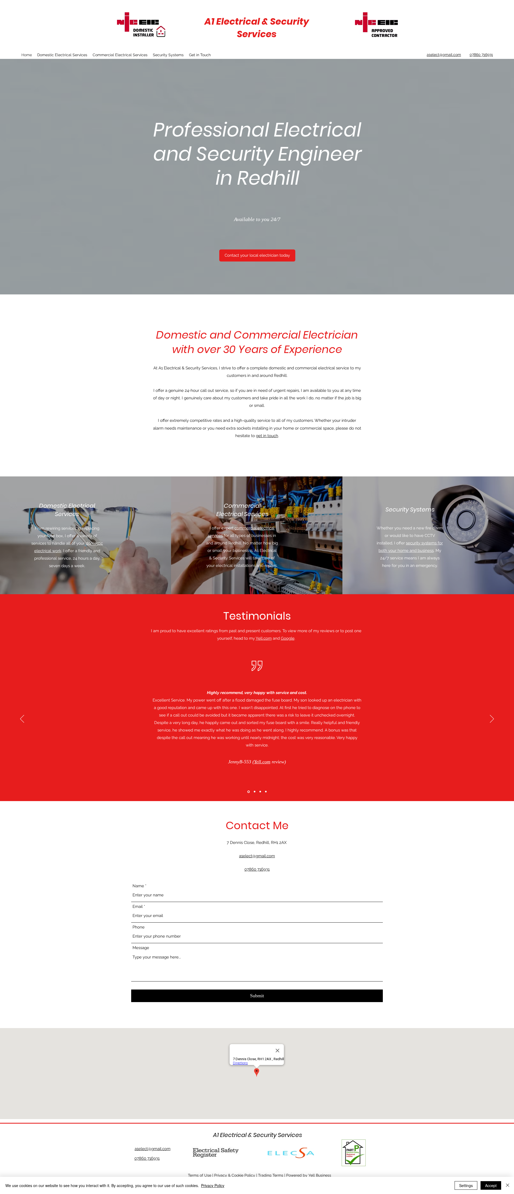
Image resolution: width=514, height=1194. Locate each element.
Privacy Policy (212, 1185)
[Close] (507, 1185)
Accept (491, 1185)
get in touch (267, 435)
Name (138, 886)
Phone (139, 927)
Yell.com (264, 638)
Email (138, 907)
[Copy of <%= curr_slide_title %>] (266, 792)
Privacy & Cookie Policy (234, 1175)
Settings (466, 1185)
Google (287, 638)
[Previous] (22, 719)
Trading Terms (270, 1175)
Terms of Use (199, 1175)
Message (141, 948)
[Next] (492, 719)
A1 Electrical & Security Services (257, 27)
